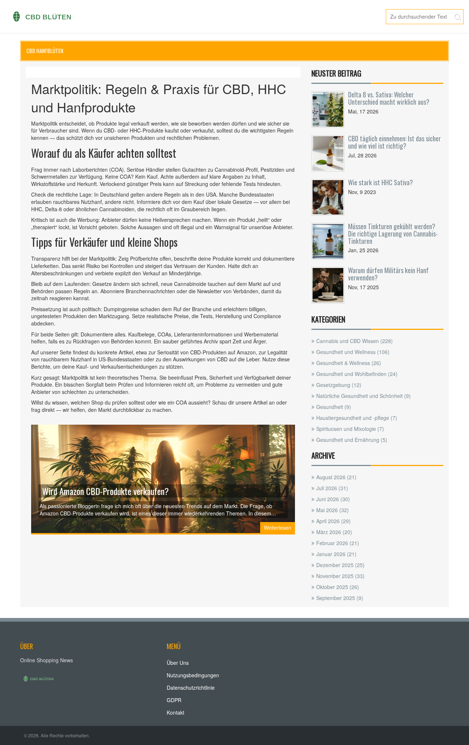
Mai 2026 (332, 510)
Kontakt (175, 712)
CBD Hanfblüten (44, 50)
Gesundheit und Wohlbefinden (357, 373)
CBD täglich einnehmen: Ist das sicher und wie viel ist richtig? (394, 142)
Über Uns (178, 662)
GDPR (174, 700)
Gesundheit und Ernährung (351, 439)
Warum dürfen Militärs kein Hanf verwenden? (388, 273)
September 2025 (339, 597)
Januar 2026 (336, 554)
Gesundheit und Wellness (352, 351)
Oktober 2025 (337, 587)
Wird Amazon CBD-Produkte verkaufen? (105, 491)
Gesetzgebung (338, 384)
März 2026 (334, 532)
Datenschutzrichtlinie (191, 687)
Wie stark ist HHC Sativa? (380, 182)
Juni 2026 (333, 499)
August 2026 (336, 477)
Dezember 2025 (340, 565)
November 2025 (340, 576)
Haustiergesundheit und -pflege (356, 417)
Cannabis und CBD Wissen (354, 340)
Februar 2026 (337, 543)
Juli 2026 (332, 488)
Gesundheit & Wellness (348, 362)
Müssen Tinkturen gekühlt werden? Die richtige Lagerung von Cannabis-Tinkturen (393, 233)
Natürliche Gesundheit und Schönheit (363, 395)
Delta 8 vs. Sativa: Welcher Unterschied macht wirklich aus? (388, 98)
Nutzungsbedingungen (193, 675)
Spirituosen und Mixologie (350, 428)
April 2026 (333, 521)
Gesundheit (333, 406)
